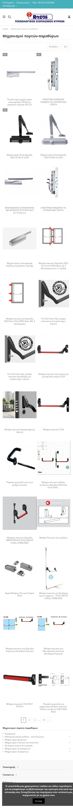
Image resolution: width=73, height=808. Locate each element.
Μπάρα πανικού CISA (53, 429)
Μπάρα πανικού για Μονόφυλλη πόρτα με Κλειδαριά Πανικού (53, 651)
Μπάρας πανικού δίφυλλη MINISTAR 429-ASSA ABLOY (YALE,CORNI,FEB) (19, 540)
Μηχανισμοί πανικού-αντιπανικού (22, 742)
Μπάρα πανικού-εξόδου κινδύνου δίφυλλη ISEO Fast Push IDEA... (53, 485)
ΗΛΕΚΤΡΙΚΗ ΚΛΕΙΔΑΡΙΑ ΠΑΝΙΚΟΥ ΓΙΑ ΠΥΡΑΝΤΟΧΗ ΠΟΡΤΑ (53, 102)
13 (43, 719)
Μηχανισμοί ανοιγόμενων (17, 748)
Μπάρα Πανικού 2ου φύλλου (53, 537)
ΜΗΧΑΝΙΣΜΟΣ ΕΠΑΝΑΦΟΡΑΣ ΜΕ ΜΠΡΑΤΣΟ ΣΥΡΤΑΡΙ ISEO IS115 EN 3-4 (19, 210)
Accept (38, 800)
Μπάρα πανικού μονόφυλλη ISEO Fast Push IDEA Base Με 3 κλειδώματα (19, 321)
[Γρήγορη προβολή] (22, 96)
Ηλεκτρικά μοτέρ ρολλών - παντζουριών (24, 736)
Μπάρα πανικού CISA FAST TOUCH (19, 705)
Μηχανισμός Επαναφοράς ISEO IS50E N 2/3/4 (53, 156)
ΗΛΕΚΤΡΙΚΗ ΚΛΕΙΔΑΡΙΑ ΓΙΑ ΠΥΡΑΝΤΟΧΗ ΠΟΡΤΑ (53, 209)
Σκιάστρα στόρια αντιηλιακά (18, 745)
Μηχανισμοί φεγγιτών (16, 739)
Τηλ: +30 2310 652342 (43, 2)
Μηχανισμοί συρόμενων (17, 751)
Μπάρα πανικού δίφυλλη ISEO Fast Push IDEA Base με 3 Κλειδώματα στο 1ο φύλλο (53, 266)
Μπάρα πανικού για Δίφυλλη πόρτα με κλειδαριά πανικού (20, 650)
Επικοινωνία (23, 2)
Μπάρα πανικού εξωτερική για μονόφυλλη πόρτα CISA (53, 375)
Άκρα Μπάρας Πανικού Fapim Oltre (19, 594)
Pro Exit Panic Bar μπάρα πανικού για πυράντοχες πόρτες (53, 321)
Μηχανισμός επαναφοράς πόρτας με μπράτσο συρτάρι (19, 264)
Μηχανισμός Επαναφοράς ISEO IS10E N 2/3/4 (19, 156)
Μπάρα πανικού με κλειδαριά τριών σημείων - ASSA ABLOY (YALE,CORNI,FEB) (53, 596)
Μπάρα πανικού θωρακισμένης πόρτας (19, 430)
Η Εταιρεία (8, 2)
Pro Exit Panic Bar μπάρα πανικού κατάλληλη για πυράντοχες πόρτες (19, 377)
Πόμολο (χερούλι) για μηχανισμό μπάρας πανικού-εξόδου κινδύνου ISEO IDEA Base (54, 707)
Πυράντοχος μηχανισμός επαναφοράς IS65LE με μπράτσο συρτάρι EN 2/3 (19, 102)
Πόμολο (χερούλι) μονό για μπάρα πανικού (19, 483)
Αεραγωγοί (10, 733)
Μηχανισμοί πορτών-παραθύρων (20, 727)
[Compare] (17, 96)
